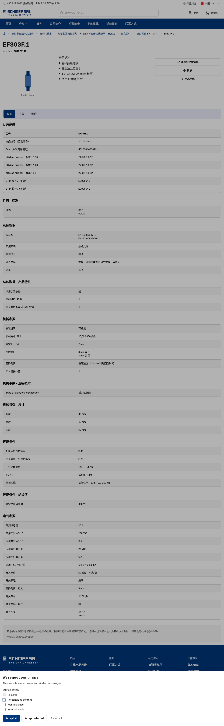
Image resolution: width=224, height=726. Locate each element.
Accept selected (34, 718)
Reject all (56, 718)
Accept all (11, 718)
